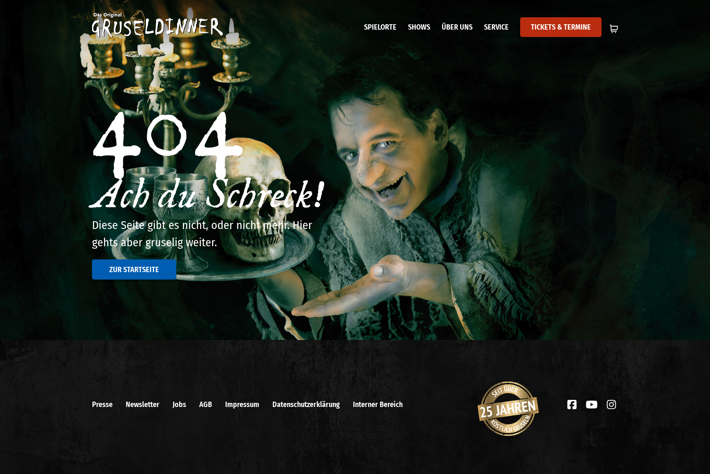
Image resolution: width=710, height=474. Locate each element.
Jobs (179, 404)
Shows (419, 27)
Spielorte (380, 27)
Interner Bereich (378, 404)
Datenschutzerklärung (306, 404)
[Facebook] (572, 404)
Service (496, 27)
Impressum (242, 404)
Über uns (457, 27)
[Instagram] (611, 404)
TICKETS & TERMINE (561, 27)
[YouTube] (591, 404)
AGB (205, 404)
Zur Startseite (134, 269)
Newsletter (142, 404)
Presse (102, 404)
